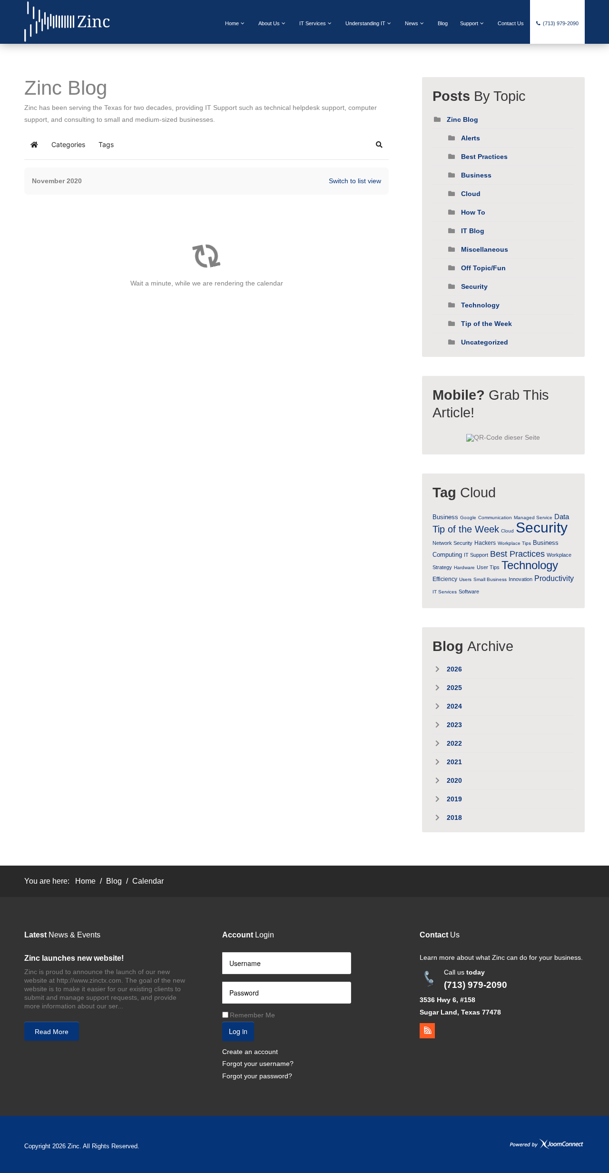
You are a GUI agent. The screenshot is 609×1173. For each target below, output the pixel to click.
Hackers (485, 543)
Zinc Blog (462, 119)
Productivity (554, 578)
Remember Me (252, 1015)
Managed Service (533, 517)
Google (468, 517)
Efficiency (444, 579)
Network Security (452, 543)
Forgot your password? (257, 1076)
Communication (495, 517)
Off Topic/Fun (483, 268)
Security (474, 286)
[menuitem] (235, 23)
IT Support (476, 555)
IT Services (444, 591)
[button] (379, 145)
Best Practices (484, 156)
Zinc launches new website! (74, 958)
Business (476, 175)
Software (469, 591)
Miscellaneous (484, 249)
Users (465, 579)
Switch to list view (355, 181)
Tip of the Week (486, 323)
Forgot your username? (258, 1063)
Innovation (520, 579)
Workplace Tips (514, 543)
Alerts (470, 138)
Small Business (490, 579)
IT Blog (472, 231)
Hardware (464, 567)
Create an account (250, 1051)
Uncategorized (484, 342)
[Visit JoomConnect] (547, 1144)
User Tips (488, 567)
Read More (52, 1031)
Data (561, 517)
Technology (480, 305)
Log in (238, 1031)
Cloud (471, 193)
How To (473, 212)
